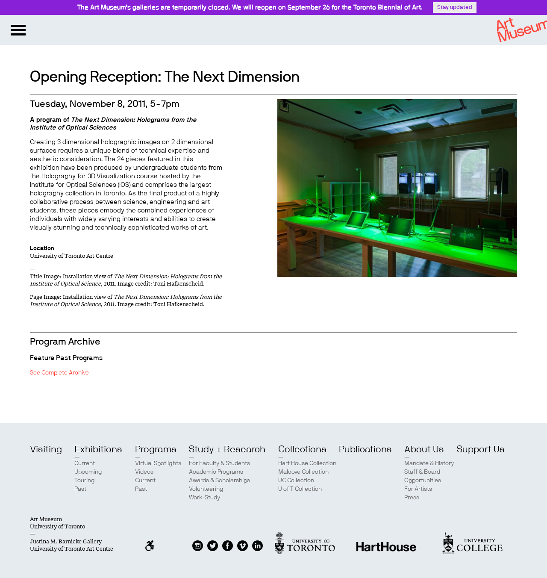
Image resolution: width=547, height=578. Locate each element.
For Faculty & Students (219, 463)
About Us (424, 449)
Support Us (481, 449)
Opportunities (422, 481)
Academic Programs (216, 472)
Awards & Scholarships (219, 481)
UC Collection (296, 481)
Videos (144, 472)
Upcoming (88, 472)
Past (80, 489)
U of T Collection (300, 489)
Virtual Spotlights (158, 463)
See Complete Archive (59, 373)
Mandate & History (429, 463)
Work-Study (204, 498)
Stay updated (454, 7)
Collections (302, 449)
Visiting (46, 449)
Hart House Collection (307, 463)
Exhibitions (98, 449)
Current (84, 463)
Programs (155, 449)
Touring (84, 481)
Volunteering (206, 489)
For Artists (418, 489)
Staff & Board (422, 472)
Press (411, 498)
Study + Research (227, 449)
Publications (365, 449)
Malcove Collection (303, 472)
